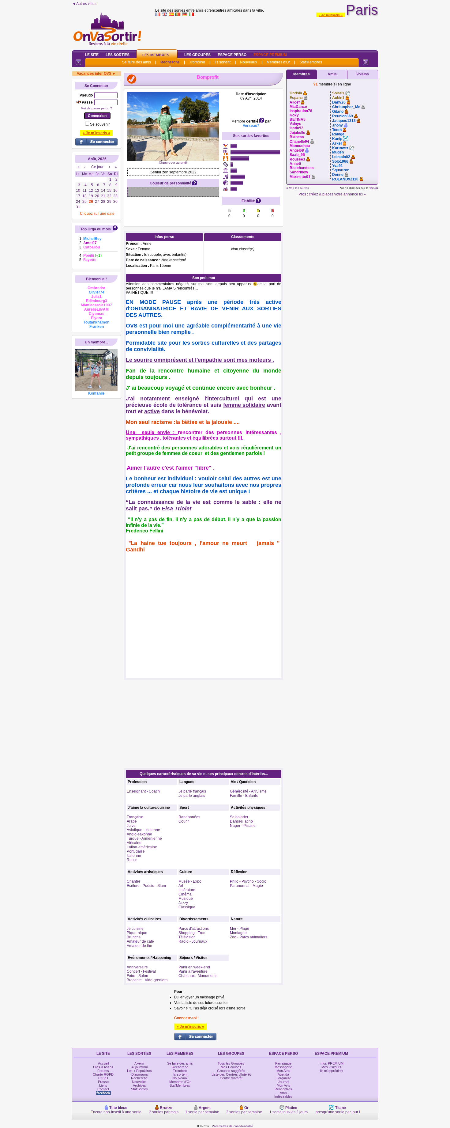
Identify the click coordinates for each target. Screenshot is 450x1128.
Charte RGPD (103, 1074)
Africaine (134, 843)
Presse (103, 1082)
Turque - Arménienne (144, 838)
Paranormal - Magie (246, 886)
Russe (132, 860)
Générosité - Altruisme (248, 791)
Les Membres (155, 55)
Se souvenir (100, 124)
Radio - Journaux (192, 941)
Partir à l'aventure (193, 971)
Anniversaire (137, 967)
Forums (103, 1071)
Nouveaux (248, 62)
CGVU (103, 1078)
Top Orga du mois (96, 229)
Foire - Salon (137, 976)
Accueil (103, 1063)
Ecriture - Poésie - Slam (146, 886)
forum (373, 188)
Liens (103, 1085)
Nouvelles (139, 1082)
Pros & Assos (103, 1067)
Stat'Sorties (139, 1089)
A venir (139, 1063)
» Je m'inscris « (331, 15)
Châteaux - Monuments (197, 976)
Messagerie (283, 1067)
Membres (301, 74)
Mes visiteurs (331, 1067)
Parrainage (283, 1063)
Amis (332, 74)
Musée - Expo (189, 881)
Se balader (239, 817)
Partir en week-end (194, 967)
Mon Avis (283, 1085)
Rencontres (283, 1089)
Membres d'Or (278, 62)
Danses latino (241, 821)
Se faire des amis (136, 62)
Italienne (134, 856)
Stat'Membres (310, 62)
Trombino (197, 62)
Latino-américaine (142, 847)
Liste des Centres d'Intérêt (231, 1074)
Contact (103, 1089)
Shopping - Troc (191, 933)
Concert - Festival (141, 971)
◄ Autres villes (84, 4)
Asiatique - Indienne (143, 830)
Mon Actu (283, 1071)
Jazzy (183, 903)
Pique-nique (137, 933)
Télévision (187, 937)
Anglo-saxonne (139, 834)
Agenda (283, 1074)
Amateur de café (140, 941)
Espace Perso (232, 55)
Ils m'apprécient (331, 1071)
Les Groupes (197, 55)
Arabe (132, 821)
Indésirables (283, 1096)
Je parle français (192, 791)
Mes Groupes (231, 1067)
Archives (139, 1085)
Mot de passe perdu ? (96, 108)
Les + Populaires (139, 1071)
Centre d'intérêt (231, 1078)
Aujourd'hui (139, 1067)
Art (180, 886)
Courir (183, 821)
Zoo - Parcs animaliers (248, 937)
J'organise (283, 1078)
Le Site (92, 55)
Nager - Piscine (243, 825)
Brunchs (134, 937)
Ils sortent (223, 62)
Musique (185, 898)
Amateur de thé (139, 946)
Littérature (186, 890)
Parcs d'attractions (193, 928)
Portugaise (136, 851)
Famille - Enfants (244, 795)
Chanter (133, 881)
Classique (186, 907)
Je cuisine (135, 928)
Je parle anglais (191, 795)
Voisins (362, 74)
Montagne (238, 933)
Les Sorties (117, 55)
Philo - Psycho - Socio (248, 881)
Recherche (170, 62)
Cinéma (185, 894)
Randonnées (189, 817)
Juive (131, 825)
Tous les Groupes (231, 1063)
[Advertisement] (266, 32)
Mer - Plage (239, 928)
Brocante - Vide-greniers (147, 980)
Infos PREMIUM (331, 1063)
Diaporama (139, 1074)
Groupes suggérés (231, 1071)
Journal (283, 1082)
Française (135, 817)
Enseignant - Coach (143, 791)
